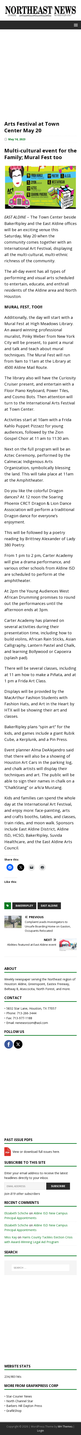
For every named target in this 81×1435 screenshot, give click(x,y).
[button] (75, 25)
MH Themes (65, 1426)
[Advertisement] (40, 74)
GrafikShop (14, 1411)
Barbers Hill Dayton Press (24, 1406)
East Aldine (49, 905)
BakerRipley (24, 905)
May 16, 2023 (16, 139)
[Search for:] (40, 1267)
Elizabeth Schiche (16, 1213)
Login (40, 1430)
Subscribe (58, 1186)
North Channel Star (19, 1401)
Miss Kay (10, 1237)
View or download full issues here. (36, 1152)
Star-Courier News (19, 1396)
